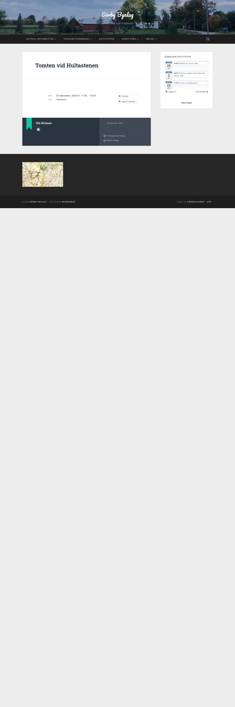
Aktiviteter (106, 39)
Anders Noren (195, 202)
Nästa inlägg (113, 140)
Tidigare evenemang (76, 39)
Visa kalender (201, 91)
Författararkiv (38, 129)
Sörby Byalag (118, 14)
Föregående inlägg (116, 136)
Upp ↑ (210, 202)
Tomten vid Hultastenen (66, 65)
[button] (127, 101)
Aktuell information (39, 39)
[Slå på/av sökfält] (208, 39)
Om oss (150, 39)
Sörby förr (129, 39)
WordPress (68, 202)
